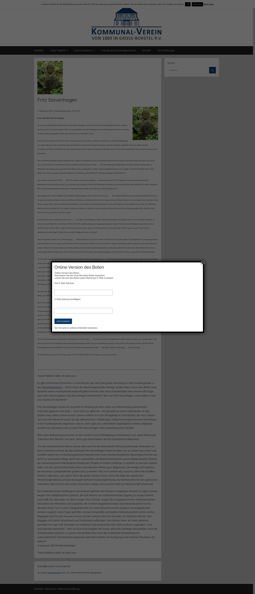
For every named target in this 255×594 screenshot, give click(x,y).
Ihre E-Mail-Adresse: (64, 283)
